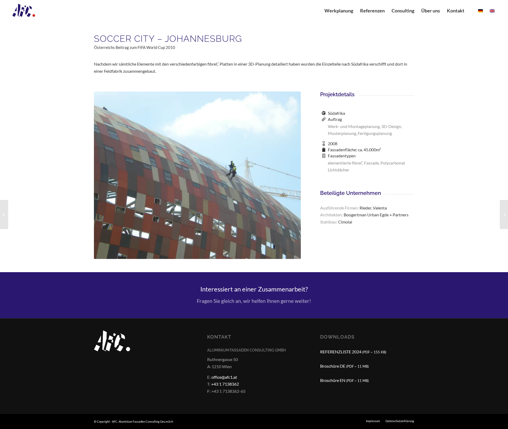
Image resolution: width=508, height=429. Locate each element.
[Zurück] (106, 175)
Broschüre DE (344, 365)
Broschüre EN (344, 380)
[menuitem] (339, 10)
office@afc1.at (224, 377)
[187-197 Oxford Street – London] (4, 214)
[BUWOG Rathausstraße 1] (504, 214)
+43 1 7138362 (225, 383)
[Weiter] (289, 175)
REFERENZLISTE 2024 (353, 351)
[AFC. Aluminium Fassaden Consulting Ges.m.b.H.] (27, 10)
